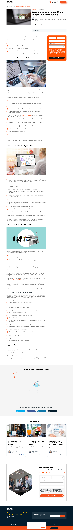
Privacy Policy (61, 53)
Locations (64, 508)
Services (23, 2)
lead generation (32, 36)
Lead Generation (35, 30)
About (34, 2)
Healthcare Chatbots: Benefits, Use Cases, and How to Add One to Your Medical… (57, 443)
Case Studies (39, 2)
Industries (29, 2)
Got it (43, 527)
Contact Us (63, 2)
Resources (45, 2)
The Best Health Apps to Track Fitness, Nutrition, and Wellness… (36, 443)
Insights (50, 508)
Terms (50, 54)
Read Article (10, 454)
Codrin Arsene (14, 451)
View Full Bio (38, 27)
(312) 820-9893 (9, 519)
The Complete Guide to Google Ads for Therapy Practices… (14, 443)
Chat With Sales (54, 528)
